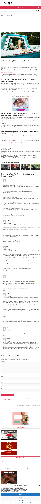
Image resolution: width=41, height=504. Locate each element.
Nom (2, 376)
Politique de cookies (12, 502)
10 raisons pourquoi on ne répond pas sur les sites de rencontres (16, 461)
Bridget (7, 220)
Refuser (20, 497)
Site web (2, 388)
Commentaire (4, 361)
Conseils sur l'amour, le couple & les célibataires (14, 14)
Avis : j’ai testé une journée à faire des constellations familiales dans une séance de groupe (20, 468)
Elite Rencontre (13, 142)
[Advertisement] (20, 24)
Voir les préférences (20, 500)
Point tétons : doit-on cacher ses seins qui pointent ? (15, 466)
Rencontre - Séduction (27, 14)
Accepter (20, 494)
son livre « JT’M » (11, 72)
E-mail (2, 382)
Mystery (15, 74)
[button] (39, 485)
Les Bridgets (3, 14)
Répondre (4, 217)
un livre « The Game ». (13, 76)
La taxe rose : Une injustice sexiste (12, 464)
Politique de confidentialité (19, 502)
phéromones (11, 140)
